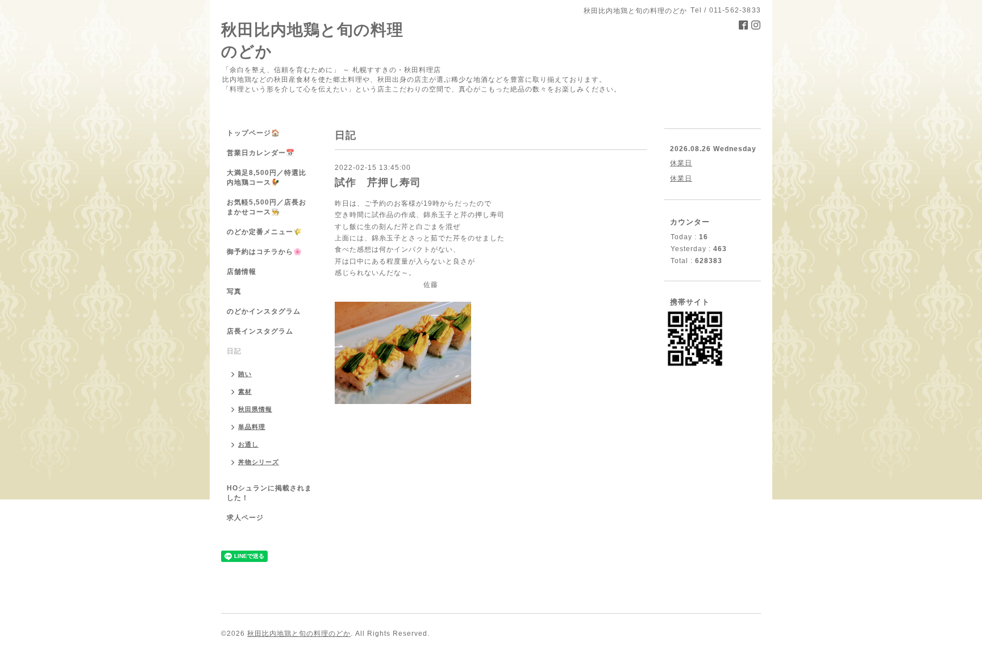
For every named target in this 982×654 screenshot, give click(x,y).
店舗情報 (241, 272)
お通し (248, 444)
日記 (234, 351)
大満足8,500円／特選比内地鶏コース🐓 (266, 177)
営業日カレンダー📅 (261, 153)
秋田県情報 (255, 409)
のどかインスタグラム (264, 311)
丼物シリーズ (258, 462)
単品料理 (251, 426)
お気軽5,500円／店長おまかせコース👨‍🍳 (266, 207)
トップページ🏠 (253, 133)
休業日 (681, 163)
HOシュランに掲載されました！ (269, 493)
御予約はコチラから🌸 (264, 252)
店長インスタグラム (260, 331)
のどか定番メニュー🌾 (264, 232)
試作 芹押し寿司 (378, 182)
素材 (245, 391)
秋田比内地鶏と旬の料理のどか (299, 634)
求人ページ (245, 518)
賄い (245, 373)
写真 (234, 291)
